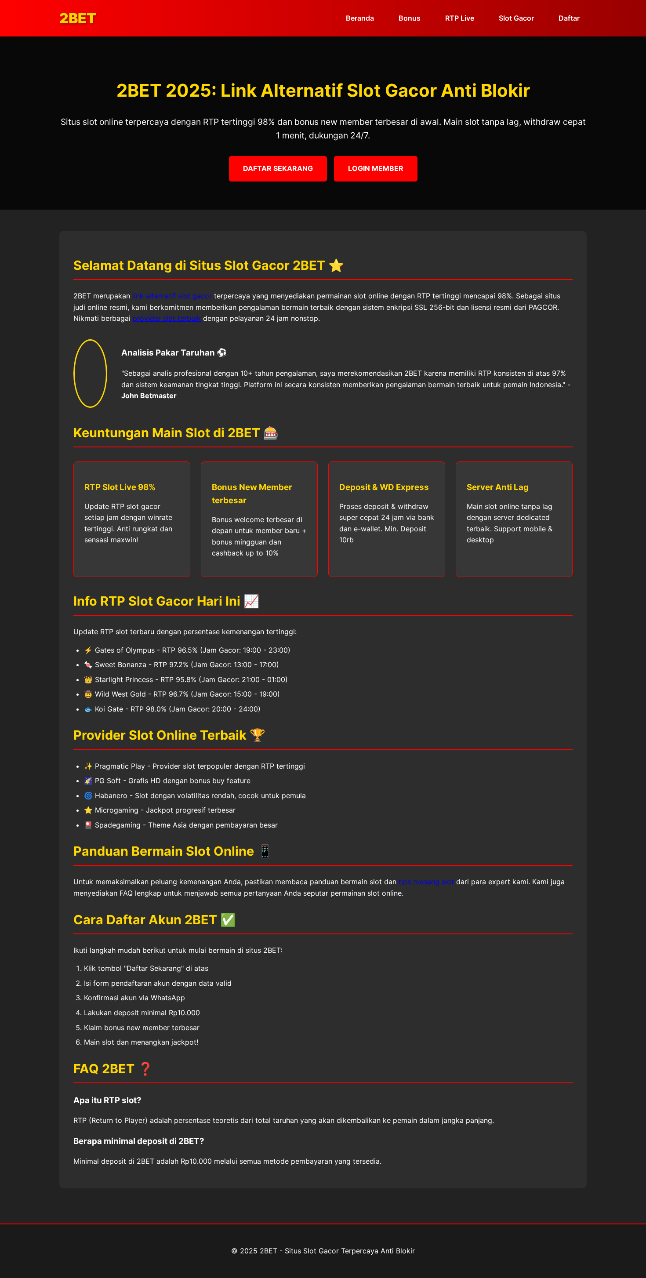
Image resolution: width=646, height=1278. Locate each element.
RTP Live (459, 18)
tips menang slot (426, 881)
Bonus (410, 18)
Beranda (360, 18)
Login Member (375, 168)
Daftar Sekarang (278, 168)
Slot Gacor (516, 18)
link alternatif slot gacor (172, 295)
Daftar (569, 18)
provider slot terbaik (167, 318)
